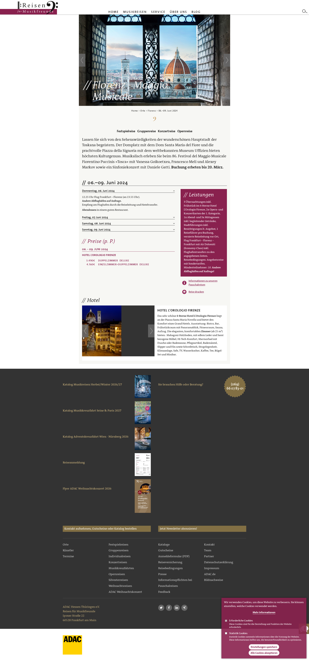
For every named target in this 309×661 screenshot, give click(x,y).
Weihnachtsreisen (120, 586)
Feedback (164, 592)
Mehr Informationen (264, 612)
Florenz (152, 110)
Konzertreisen (118, 562)
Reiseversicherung (170, 562)
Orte (142, 110)
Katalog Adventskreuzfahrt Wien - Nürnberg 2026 (95, 437)
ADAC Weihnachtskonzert (125, 592)
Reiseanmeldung (74, 462)
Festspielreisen (118, 544)
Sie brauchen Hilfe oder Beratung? (180, 384)
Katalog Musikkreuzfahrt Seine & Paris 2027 (92, 410)
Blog (196, 12)
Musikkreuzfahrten (121, 568)
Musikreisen (135, 12)
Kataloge (164, 544)
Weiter (227, 60)
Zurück (82, 60)
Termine (68, 556)
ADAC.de (209, 574)
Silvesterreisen (118, 580)
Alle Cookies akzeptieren (264, 653)
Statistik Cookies (238, 633)
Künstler (68, 550)
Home (113, 12)
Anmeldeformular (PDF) (174, 556)
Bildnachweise (213, 580)
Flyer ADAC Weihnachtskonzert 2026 (87, 488)
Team (207, 550)
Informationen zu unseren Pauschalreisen (203, 282)
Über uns (178, 12)
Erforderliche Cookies (241, 620)
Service (158, 12)
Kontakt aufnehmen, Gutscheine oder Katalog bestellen (100, 529)
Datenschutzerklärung (218, 562)
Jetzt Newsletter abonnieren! (178, 529)
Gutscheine (165, 550)
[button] (161, 608)
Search (304, 11)
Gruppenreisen (118, 550)
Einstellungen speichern (264, 647)
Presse (162, 574)
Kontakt (209, 544)
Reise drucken (196, 291)
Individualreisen (120, 556)
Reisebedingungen (170, 568)
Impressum (211, 568)
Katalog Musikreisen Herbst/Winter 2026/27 (92, 384)
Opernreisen (117, 574)
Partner (209, 556)
